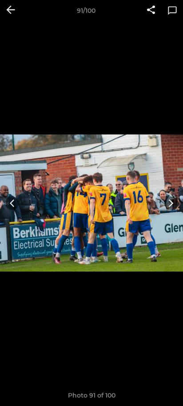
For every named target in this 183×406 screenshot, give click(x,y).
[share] (151, 10)
